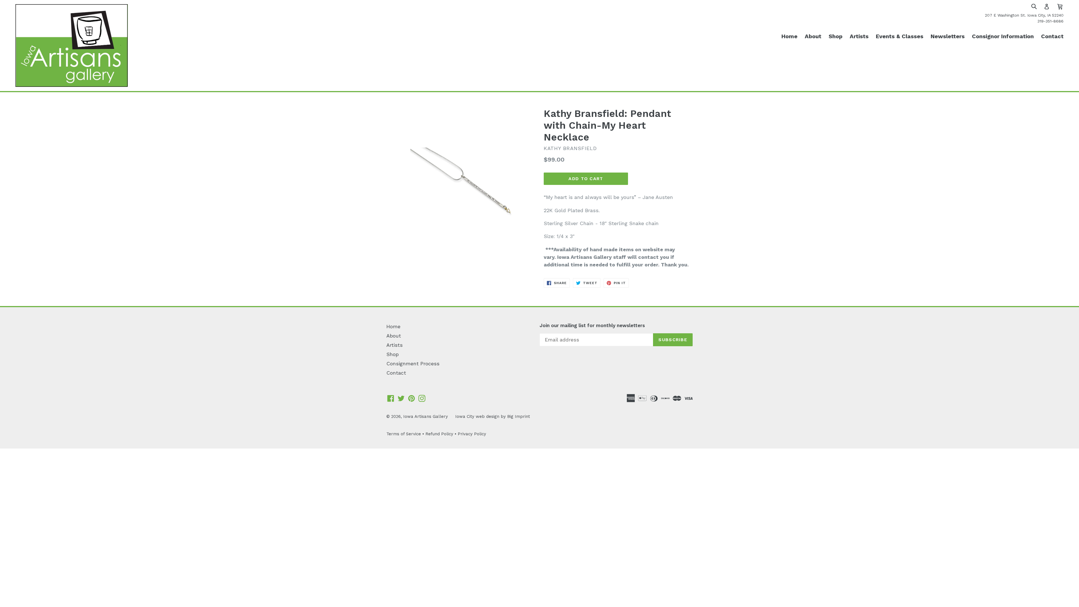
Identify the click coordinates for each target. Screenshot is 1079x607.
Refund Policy (439, 433)
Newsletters (948, 36)
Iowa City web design (477, 416)
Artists (859, 36)
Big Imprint (518, 416)
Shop (835, 36)
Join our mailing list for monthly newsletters (592, 325)
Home (789, 36)
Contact (1052, 36)
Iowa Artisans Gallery (425, 416)
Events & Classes (899, 36)
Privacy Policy (472, 433)
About (813, 36)
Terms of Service (403, 433)
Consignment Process (412, 363)
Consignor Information (1003, 36)
